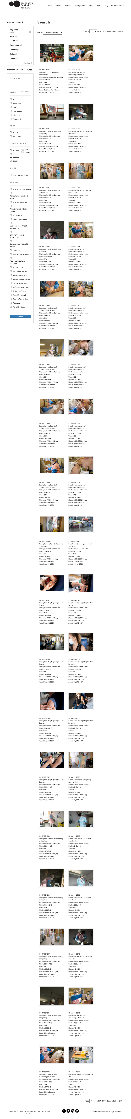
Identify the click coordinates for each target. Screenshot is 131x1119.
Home (49, 6)
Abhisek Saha (78, 561)
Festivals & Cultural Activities (17, 262)
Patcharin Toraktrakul (51, 90)
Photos (16, 132)
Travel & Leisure (19, 307)
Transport (17, 303)
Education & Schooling (22, 254)
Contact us (39, 1111)
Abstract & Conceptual (22, 189)
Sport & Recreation (20, 299)
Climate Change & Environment (17, 236)
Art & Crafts (17, 215)
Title (14, 107)
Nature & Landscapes (21, 279)
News (91, 6)
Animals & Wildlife (20, 202)
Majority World (97, 1111)
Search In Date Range (21, 175)
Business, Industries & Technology (18, 227)
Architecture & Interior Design (18, 210)
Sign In (99, 6)
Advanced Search (117, 6)
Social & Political (19, 295)
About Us (11, 1111)
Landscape (14, 157)
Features (68, 6)
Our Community (29, 1111)
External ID (17, 119)
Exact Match (25, 91)
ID (13, 99)
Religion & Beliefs (19, 291)
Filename (16, 115)
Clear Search (27, 63)
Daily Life (16, 250)
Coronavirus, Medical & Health (19, 245)
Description (17, 111)
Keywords (17, 103)
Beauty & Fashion (20, 219)
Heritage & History (20, 271)
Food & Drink (18, 267)
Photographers (80, 6)
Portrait (16, 150)
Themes (58, 6)
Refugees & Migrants (21, 287)
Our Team (19, 1111)
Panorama (17, 136)
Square (15, 161)
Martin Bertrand (79, 90)
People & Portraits (20, 283)
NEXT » (120, 31)
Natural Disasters (20, 275)
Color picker (27, 151)
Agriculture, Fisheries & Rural (19, 197)
